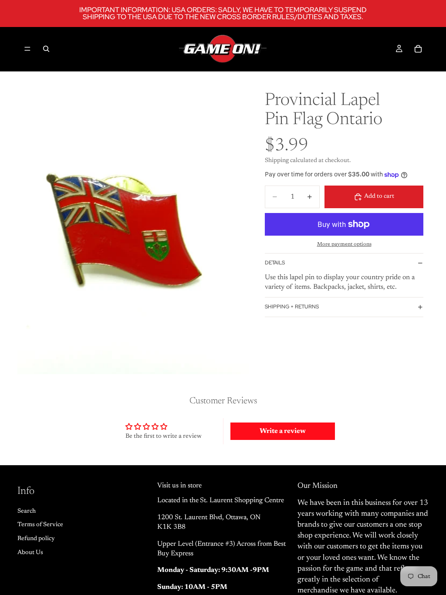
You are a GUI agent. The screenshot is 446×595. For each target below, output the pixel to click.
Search (26, 511)
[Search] (46, 48)
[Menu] (27, 49)
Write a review (283, 431)
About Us (30, 553)
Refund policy (36, 539)
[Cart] (418, 48)
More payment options (344, 244)
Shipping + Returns (292, 306)
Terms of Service (40, 525)
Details (275, 262)
